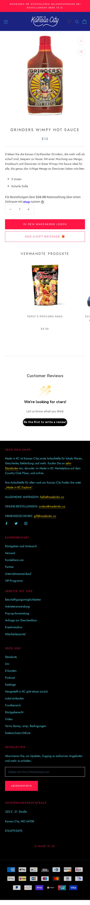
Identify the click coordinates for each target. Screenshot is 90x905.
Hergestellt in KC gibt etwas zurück (26, 691)
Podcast (10, 678)
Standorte (11, 657)
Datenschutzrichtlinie (17, 733)
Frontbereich (13, 705)
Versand (10, 553)
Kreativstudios (13, 627)
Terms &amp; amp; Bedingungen (25, 726)
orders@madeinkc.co (52, 506)
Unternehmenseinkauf (18, 574)
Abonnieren (21, 786)
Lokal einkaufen (14, 698)
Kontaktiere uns (14, 560)
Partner (9, 567)
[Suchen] (77, 21)
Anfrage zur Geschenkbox (21, 620)
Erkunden (11, 671)
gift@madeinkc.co (45, 516)
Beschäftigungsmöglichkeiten (23, 599)
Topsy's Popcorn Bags (45, 316)
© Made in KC (45, 846)
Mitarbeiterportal (15, 634)
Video (9, 719)
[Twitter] (16, 523)
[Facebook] (6, 523)
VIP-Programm (14, 581)
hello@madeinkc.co (52, 497)
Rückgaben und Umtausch (21, 546)
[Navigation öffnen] (6, 21)
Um (7, 664)
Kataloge (10, 684)
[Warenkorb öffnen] (84, 21)
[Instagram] (25, 523)
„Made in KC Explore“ (19, 487)
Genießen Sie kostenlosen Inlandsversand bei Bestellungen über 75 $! (45, 6)
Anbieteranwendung (17, 606)
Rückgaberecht (14, 712)
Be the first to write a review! (45, 422)
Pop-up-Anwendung (17, 613)
